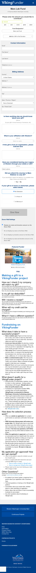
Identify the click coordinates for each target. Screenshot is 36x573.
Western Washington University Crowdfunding (16, 524)
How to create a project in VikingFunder (20, 463)
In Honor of (18, 196)
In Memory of (18, 201)
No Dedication (19, 191)
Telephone (5, 65)
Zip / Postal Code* (7, 106)
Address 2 (4, 87)
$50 (12, 25)
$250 (24, 25)
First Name (5, 52)
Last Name (5, 58)
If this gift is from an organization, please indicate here (18, 145)
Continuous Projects (18, 514)
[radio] (18, 191)
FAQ (3, 527)
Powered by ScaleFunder (9, 545)
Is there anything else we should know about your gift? (18, 117)
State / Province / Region (9, 100)
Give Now (14, 212)
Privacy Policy (6, 530)
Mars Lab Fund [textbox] (17, 31)
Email (3, 46)
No (21, 182)
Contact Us (5, 534)
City (3, 94)
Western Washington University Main (18, 509)
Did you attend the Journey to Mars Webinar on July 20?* (18, 174)
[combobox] (18, 31)
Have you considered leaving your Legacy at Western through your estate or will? (18, 163)
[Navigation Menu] (33, 3)
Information (5, 529)
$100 (18, 25)
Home (4, 541)
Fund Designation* (18, 28)
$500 (31, 25)
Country (4, 74)
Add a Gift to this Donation (18, 267)
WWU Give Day (7, 532)
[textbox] (18, 36)
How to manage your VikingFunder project (20, 465)
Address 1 (5, 81)
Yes (17, 182)
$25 (5, 25)
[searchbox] (18, 169)
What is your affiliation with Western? (18, 136)
